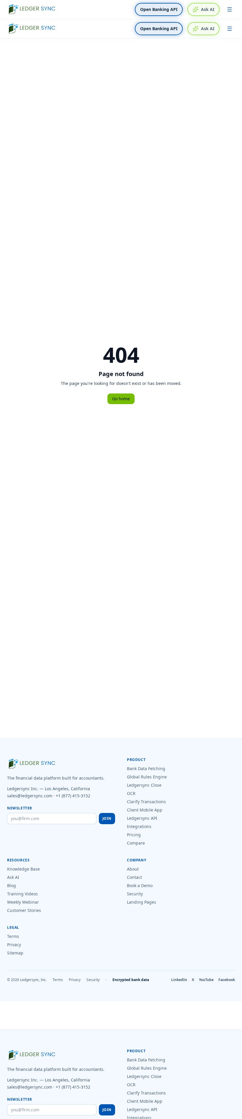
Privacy (14, 944)
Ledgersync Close (144, 785)
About (133, 869)
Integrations (139, 826)
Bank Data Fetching (146, 768)
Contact (134, 877)
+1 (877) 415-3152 (73, 795)
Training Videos (22, 894)
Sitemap (15, 953)
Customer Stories (24, 910)
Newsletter (19, 808)
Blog (11, 885)
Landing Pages (141, 902)
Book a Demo (140, 885)
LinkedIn (179, 980)
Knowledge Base (23, 869)
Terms (13, 936)
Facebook (226, 980)
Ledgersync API (142, 818)
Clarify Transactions (146, 801)
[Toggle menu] (229, 9)
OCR (131, 793)
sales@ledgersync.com (29, 795)
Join (107, 818)
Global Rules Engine (147, 777)
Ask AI (207, 9)
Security (135, 894)
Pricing (134, 834)
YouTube (206, 980)
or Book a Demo (186, 1115)
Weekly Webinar (23, 902)
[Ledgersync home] (32, 9)
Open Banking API (158, 9)
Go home (121, 398)
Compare (136, 843)
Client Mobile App (144, 810)
